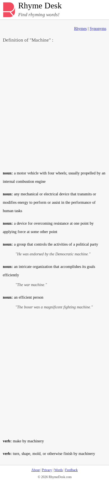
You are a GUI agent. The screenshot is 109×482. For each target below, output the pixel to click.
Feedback (71, 470)
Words (58, 470)
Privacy (47, 470)
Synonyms (98, 29)
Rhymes (80, 29)
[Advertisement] (54, 106)
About (35, 470)
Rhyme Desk (40, 5)
